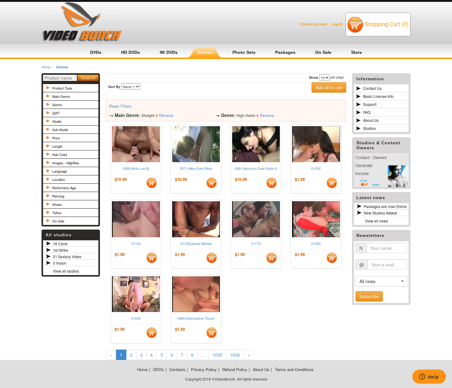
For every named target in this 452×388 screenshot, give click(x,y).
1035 (217, 355)
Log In (337, 24)
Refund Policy (234, 369)
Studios (369, 128)
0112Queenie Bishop (196, 243)
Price (56, 137)
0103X (316, 168)
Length (57, 146)
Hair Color (59, 154)
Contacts (177, 369)
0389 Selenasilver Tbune (195, 318)
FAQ (366, 112)
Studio (56, 121)
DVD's (158, 369)
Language (59, 171)
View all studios (66, 271)
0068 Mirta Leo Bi (136, 168)
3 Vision (59, 263)
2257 (56, 112)
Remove (166, 115)
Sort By (114, 86)
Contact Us (372, 88)
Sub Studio (60, 129)
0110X (136, 243)
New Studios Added (380, 212)
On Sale (58, 220)
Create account (313, 24)
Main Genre (61, 96)
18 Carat (60, 243)
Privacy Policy (204, 369)
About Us (371, 120)
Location (58, 179)
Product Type (62, 88)
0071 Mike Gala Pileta (196, 168)
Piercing (58, 196)
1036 (235, 355)
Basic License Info (378, 96)
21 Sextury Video (67, 256)
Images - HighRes (65, 162)
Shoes (57, 204)
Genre (57, 104)
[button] (381, 281)
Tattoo (56, 212)
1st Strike (60, 250)
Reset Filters (120, 106)
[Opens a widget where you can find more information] (429, 377)
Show (313, 77)
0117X (256, 243)
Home (46, 66)
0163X (136, 318)
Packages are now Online (385, 206)
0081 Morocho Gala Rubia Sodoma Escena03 (256, 168)
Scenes (62, 67)
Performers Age (64, 187)
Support (369, 104)
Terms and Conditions (294, 369)
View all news (376, 220)
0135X (316, 243)
